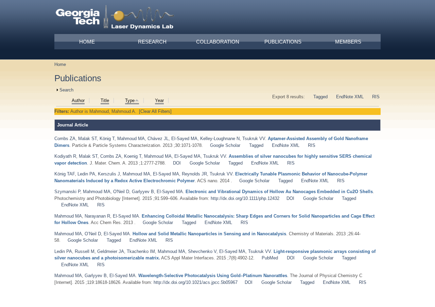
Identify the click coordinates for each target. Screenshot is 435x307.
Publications (282, 42)
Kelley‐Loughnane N (220, 138)
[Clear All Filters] (155, 111)
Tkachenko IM (141, 251)
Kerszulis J (109, 173)
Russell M (84, 251)
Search (66, 89)
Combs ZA (64, 138)
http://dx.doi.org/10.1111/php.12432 (245, 198)
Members (348, 42)
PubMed (270, 257)
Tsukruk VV (253, 138)
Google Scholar (225, 145)
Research (152, 42)
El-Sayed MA (187, 156)
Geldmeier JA (110, 251)
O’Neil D (93, 233)
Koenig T (132, 156)
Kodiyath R (65, 156)
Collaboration (217, 42)
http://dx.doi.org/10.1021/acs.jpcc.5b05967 (196, 282)
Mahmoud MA (131, 138)
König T (107, 138)
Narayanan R (97, 216)
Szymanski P (67, 191)
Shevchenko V (202, 251)
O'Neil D (121, 191)
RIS (376, 96)
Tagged (320, 96)
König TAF (64, 173)
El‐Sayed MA (184, 138)
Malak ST (87, 138)
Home (87, 42)
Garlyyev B (143, 191)
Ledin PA (86, 173)
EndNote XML (350, 96)
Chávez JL (158, 138)
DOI (177, 163)
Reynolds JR (194, 173)
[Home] (115, 18)
